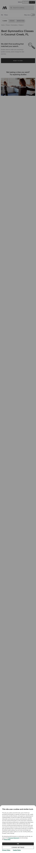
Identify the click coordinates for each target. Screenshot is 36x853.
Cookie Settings (18, 847)
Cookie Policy (17, 850)
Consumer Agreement (13, 838)
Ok (18, 843)
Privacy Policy (7, 839)
